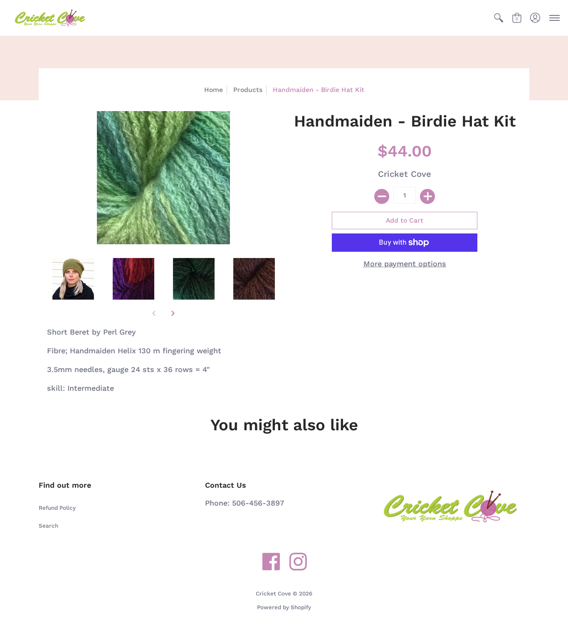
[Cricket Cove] (49, 18)
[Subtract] (381, 196)
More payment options (404, 263)
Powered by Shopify (284, 607)
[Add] (427, 196)
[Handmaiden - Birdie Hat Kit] (73, 279)
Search (48, 525)
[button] (498, 18)
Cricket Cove (404, 174)
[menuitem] (498, 18)
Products (247, 90)
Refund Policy (57, 507)
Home (213, 90)
